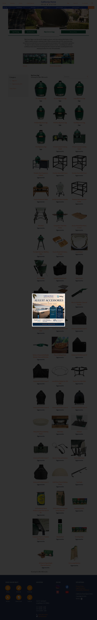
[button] (63, 296)
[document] (48, 310)
